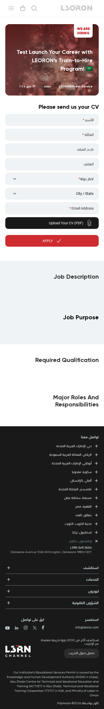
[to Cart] (23, 8)
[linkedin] (14, 628)
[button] (52, 566)
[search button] (34, 8)
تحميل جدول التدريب (81, 653)
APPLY (47, 241)
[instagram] (24, 628)
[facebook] (41, 628)
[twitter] (33, 628)
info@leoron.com (87, 627)
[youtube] (7, 628)
